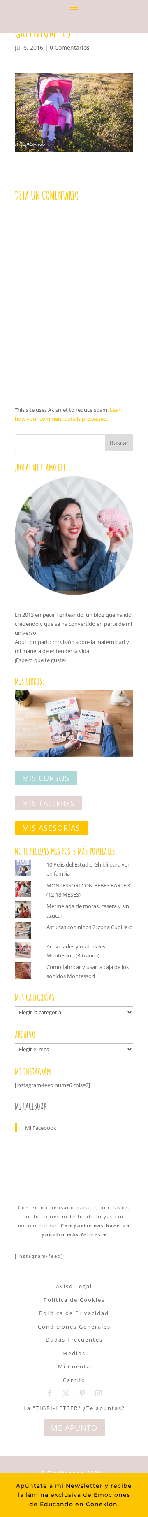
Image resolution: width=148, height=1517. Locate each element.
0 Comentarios (70, 47)
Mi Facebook (31, 1106)
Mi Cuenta (74, 1366)
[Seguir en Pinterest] (82, 1393)
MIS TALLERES (48, 803)
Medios (74, 1353)
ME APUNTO (74, 1428)
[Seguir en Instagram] (98, 1393)
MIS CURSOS (45, 778)
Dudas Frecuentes (74, 1339)
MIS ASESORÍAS (51, 828)
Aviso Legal (74, 1286)
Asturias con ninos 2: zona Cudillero (89, 927)
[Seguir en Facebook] (49, 1393)
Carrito (74, 1380)
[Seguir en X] (65, 1393)
